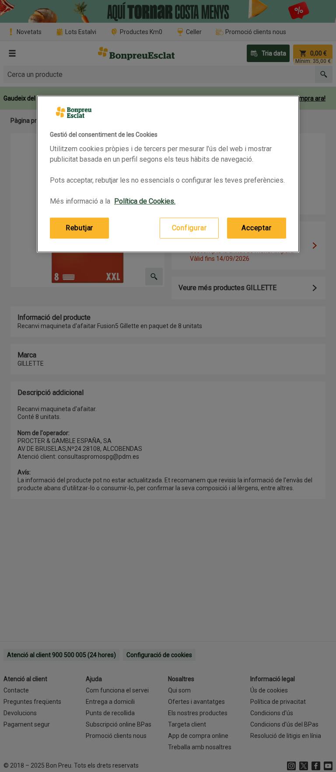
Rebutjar (79, 228)
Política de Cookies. (144, 201)
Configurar (189, 228)
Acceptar (256, 228)
